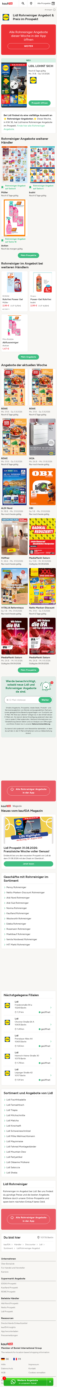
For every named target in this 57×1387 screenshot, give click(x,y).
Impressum (33, 1364)
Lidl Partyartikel (14, 1157)
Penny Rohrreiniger (16, 887)
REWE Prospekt (8, 1291)
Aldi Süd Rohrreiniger (17, 903)
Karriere (4, 1272)
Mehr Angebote (28, 357)
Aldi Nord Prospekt (9, 1303)
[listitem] (14, 171)
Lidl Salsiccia (13, 1167)
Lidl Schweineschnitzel (18, 1131)
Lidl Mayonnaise (14, 1141)
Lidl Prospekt (7, 1311)
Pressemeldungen (9, 1335)
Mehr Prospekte (28, 255)
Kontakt (32, 1368)
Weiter (45, 699)
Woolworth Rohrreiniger (18, 918)
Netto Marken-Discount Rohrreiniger (25, 892)
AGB (3, 1372)
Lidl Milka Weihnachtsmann (20, 1136)
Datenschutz (7, 1368)
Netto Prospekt (8, 1307)
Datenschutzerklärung (41, 724)
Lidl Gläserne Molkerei (18, 1162)
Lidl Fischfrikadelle (16, 1099)
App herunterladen (9, 1331)
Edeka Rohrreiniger (16, 923)
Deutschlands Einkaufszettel (14, 1323)
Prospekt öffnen (40, 103)
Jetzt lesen (28, 864)
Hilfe (3, 1364)
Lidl (40, 1245)
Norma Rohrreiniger (16, 908)
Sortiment (8, 1248)
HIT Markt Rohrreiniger (18, 944)
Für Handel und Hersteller (13, 1268)
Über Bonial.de (7, 1264)
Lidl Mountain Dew (16, 1151)
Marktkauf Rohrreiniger (18, 934)
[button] (28, 83)
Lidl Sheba (11, 1172)
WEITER (28, 46)
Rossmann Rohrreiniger (18, 929)
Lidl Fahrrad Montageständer (21, 1146)
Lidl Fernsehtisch (15, 1105)
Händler (17, 1245)
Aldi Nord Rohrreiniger (18, 897)
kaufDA (7, 1245)
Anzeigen (48, 10)
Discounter (30, 1245)
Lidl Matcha (12, 1120)
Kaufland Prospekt (9, 1287)
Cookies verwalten (36, 1372)
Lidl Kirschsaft (13, 1125)
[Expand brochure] (14, 85)
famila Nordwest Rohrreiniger (21, 939)
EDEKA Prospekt (8, 1283)
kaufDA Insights (8, 1327)
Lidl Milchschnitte (15, 1115)
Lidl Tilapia (11, 1110)
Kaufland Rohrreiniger (17, 913)
